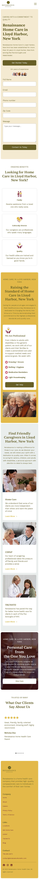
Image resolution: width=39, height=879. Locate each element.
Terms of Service (8, 815)
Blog (4, 843)
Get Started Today (19, 63)
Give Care (20, 681)
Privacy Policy (7, 810)
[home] (8, 4)
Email (5, 90)
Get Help (19, 385)
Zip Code (6, 111)
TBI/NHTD (6, 838)
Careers (5, 806)
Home (5, 797)
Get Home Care (8, 830)
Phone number (9, 100)
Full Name (7, 79)
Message (6, 121)
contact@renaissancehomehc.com (14, 858)
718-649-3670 (8, 854)
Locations (6, 826)
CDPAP (5, 834)
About (5, 802)
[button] (35, 3)
